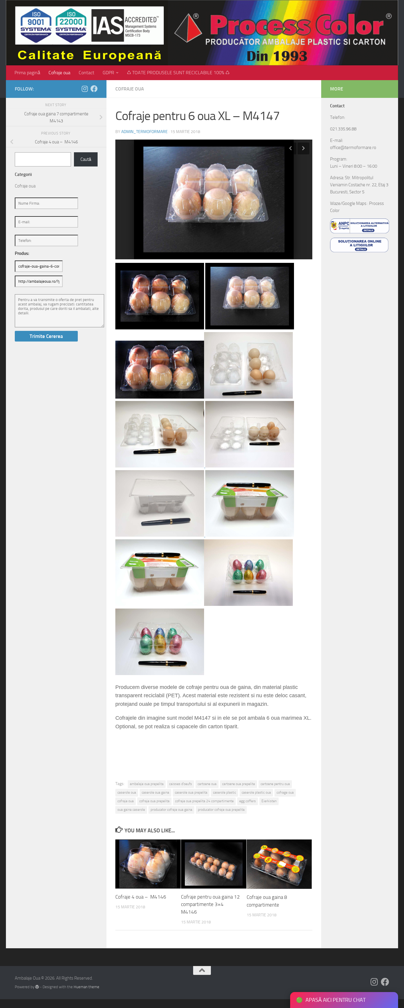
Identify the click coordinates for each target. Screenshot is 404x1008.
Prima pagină (27, 72)
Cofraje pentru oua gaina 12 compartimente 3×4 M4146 (210, 904)
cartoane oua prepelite (238, 784)
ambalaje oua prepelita (147, 784)
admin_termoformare (144, 131)
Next (303, 148)
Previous (290, 148)
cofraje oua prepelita (154, 801)
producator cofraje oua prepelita (221, 810)
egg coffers (247, 801)
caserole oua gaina (155, 792)
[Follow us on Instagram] (84, 88)
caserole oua (126, 792)
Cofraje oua (59, 72)
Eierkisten (269, 801)
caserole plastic (224, 792)
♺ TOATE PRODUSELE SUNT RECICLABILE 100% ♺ (178, 72)
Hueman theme (86, 987)
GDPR (108, 72)
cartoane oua (207, 784)
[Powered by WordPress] (37, 987)
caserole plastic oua (256, 792)
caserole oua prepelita (191, 792)
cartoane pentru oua (275, 784)
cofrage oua (285, 792)
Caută (85, 159)
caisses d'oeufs (180, 784)
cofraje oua (125, 801)
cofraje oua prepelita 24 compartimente (204, 801)
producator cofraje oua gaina (171, 810)
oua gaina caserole (131, 810)
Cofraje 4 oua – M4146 (140, 897)
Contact (86, 72)
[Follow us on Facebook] (94, 88)
